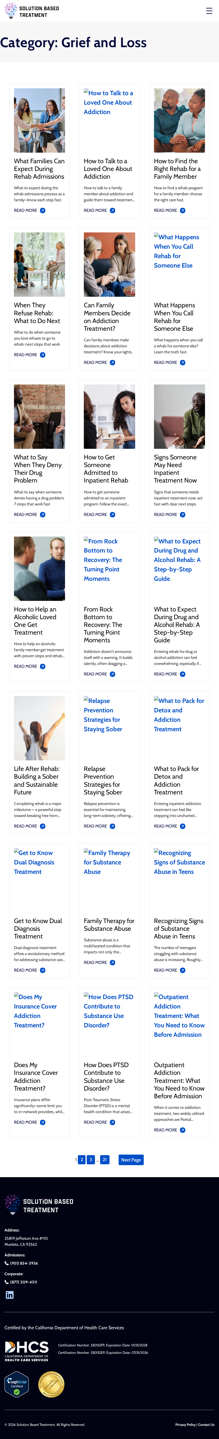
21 (105, 1160)
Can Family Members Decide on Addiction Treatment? (107, 316)
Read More (25, 210)
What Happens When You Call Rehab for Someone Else (174, 316)
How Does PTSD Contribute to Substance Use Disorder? (106, 1076)
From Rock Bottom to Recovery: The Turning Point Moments (103, 624)
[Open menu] (209, 11)
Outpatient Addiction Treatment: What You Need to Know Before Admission (179, 1080)
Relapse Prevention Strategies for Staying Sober (103, 780)
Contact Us (206, 1424)
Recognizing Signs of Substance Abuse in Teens (178, 928)
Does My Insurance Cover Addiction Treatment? (36, 1076)
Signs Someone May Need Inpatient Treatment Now (175, 468)
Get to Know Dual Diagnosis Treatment (38, 928)
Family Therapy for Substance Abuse (109, 924)
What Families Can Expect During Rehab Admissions (39, 168)
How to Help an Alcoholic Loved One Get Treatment (35, 620)
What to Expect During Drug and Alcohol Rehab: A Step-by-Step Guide (177, 624)
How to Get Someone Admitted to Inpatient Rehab (106, 468)
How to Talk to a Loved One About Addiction (108, 168)
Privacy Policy (185, 1424)
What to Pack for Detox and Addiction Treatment (176, 780)
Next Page (131, 1160)
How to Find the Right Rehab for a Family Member (177, 168)
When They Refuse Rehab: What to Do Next (37, 312)
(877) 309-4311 (23, 1282)
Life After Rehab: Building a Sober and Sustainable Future (37, 780)
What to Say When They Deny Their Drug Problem (38, 468)
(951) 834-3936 (24, 1263)
